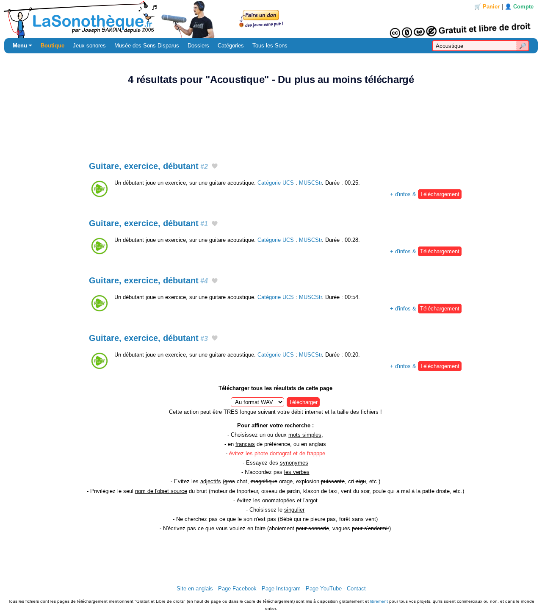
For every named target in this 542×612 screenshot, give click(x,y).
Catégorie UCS (275, 183)
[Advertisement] (271, 119)
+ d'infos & (424, 194)
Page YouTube (324, 588)
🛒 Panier (487, 6)
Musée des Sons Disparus (146, 45)
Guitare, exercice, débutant (148, 166)
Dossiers (198, 45)
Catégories (231, 45)
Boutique (52, 45)
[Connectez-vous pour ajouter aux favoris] (214, 167)
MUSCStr (310, 183)
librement (379, 601)
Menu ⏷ (22, 45)
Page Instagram (281, 588)
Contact (356, 588)
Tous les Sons (270, 45)
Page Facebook (237, 588)
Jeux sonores (89, 45)
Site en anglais (195, 588)
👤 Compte (519, 6)
